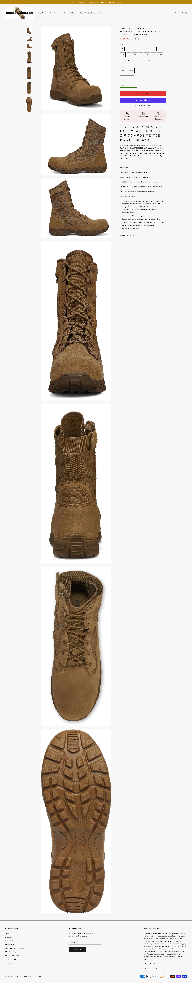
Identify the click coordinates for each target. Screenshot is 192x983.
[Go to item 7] (29, 104)
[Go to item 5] (29, 72)
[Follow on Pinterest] (157, 968)
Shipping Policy (10, 952)
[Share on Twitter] (131, 235)
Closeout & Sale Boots (87, 13)
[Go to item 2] (29, 38)
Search (7, 933)
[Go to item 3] (29, 46)
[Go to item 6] (29, 88)
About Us (8, 937)
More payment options (143, 106)
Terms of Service (11, 959)
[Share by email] (137, 235)
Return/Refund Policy (12, 956)
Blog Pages (104, 13)
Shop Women (54, 13)
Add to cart (143, 94)
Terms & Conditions (12, 941)
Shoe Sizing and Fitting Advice (15, 948)
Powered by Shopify (34, 976)
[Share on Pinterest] (134, 235)
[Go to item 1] (29, 30)
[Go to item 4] (29, 57)
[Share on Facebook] (128, 235)
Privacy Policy (10, 945)
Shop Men (41, 13)
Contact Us (9, 963)
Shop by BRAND (69, 13)
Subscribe (77, 949)
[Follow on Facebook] (145, 968)
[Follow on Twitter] (151, 968)
